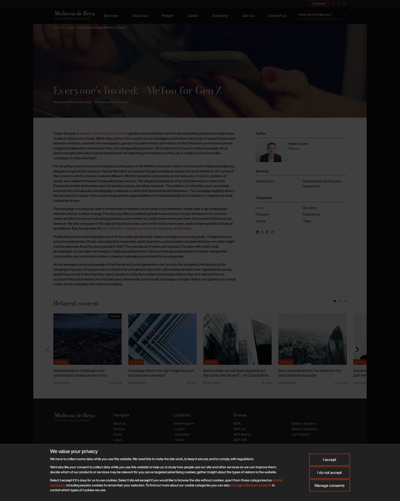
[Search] (344, 15)
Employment (265, 181)
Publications (311, 214)
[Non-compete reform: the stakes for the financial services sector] (312, 339)
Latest (192, 15)
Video (307, 220)
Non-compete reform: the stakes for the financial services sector (309, 373)
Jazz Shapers (301, 434)
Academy (220, 15)
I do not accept (329, 472)
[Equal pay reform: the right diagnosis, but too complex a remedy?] (162, 339)
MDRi (237, 423)
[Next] (357, 349)
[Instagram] (338, 3)
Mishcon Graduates (305, 429)
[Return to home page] (74, 15)
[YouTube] (344, 3)
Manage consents (330, 485)
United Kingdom (183, 423)
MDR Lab (239, 429)
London (180, 429)
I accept (329, 459)
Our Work (310, 207)
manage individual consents (250, 485)
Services (111, 15)
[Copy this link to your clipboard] (272, 232)
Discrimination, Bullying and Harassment (322, 184)
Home (57, 27)
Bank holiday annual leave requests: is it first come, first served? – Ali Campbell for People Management (236, 375)
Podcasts (262, 214)
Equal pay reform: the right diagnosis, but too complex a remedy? (161, 373)
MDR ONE (240, 440)
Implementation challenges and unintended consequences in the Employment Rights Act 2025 (80, 375)
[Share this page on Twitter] (262, 232)
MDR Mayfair (242, 434)
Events (260, 220)
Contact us (277, 15)
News (260, 207)
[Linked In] (332, 3)
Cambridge (182, 434)
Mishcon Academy (304, 423)
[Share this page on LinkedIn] (257, 232)
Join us (248, 15)
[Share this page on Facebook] (267, 232)
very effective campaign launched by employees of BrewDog (146, 228)
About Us (119, 423)
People (167, 15)
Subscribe (319, 3)
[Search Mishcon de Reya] (322, 15)
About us (140, 15)
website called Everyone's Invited (104, 133)
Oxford (179, 440)
